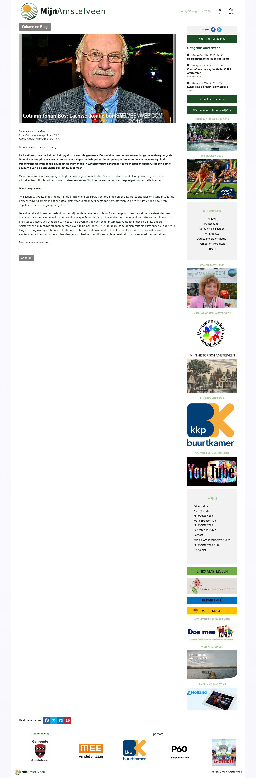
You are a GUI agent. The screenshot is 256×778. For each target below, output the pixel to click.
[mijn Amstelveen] (65, 11)
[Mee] (91, 751)
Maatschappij (212, 223)
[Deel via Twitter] (53, 720)
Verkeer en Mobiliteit (212, 243)
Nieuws (212, 218)
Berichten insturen (205, 530)
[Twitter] (219, 29)
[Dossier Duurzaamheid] (212, 585)
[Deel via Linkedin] (60, 720)
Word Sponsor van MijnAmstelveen (205, 523)
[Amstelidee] (224, 752)
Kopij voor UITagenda (212, 38)
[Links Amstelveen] (212, 571)
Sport (212, 248)
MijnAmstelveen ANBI (207, 545)
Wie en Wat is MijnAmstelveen (212, 540)
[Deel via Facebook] (46, 720)
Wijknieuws (212, 233)
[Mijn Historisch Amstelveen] (212, 373)
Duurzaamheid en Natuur (212, 238)
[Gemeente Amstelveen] (40, 751)
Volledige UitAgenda (212, 99)
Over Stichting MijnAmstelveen (203, 513)
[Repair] (212, 600)
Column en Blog (36, 131)
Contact (198, 535)
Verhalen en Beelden (212, 228)
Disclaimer (200, 550)
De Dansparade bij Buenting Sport (208, 58)
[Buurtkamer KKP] (135, 750)
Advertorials (201, 506)
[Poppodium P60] (179, 751)
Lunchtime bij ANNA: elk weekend (207, 87)
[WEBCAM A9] (212, 610)
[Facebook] (213, 29)
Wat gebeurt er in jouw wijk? (211, 110)
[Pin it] (67, 720)
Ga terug (26, 258)
